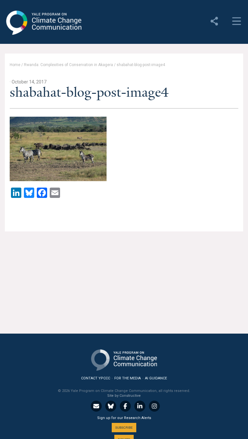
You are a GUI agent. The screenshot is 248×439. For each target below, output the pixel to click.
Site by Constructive (124, 396)
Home (15, 65)
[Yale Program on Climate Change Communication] (124, 359)
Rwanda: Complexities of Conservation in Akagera (68, 65)
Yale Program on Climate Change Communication (43, 23)
